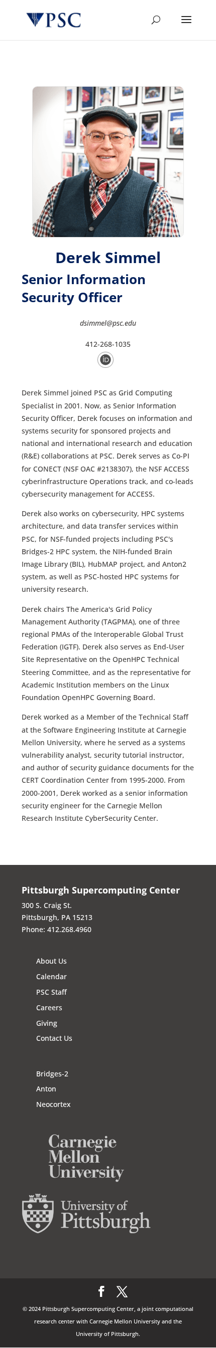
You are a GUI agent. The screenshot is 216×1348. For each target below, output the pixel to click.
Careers (49, 1007)
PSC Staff (51, 992)
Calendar (51, 976)
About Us (51, 961)
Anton (46, 1088)
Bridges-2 (52, 1073)
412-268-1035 (108, 344)
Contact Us (54, 1038)
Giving (46, 1023)
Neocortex (53, 1104)
